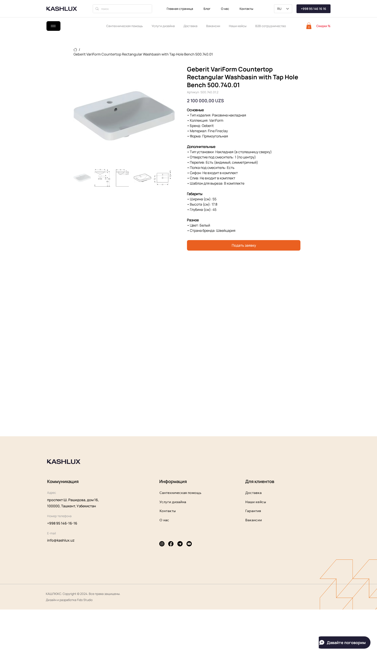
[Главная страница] (75, 49)
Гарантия (253, 511)
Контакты (167, 511)
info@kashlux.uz (61, 540)
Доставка (253, 492)
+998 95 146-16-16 (62, 523)
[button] (309, 26)
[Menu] (53, 26)
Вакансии (253, 520)
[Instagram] (162, 543)
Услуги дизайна (172, 502)
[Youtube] (189, 543)
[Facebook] (170, 543)
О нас (164, 520)
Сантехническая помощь (180, 492)
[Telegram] (180, 543)
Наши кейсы (255, 502)
